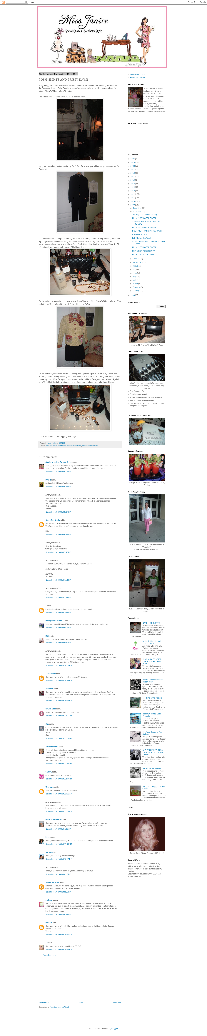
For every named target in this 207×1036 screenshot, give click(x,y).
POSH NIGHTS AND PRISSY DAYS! (147, 231)
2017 (132, 176)
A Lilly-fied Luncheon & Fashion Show (151, 642)
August (136, 266)
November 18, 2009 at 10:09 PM (58, 665)
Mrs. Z (48, 480)
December (137, 208)
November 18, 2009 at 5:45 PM (58, 552)
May (135, 276)
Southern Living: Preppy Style (58, 462)
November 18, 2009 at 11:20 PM (58, 764)
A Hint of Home (51, 747)
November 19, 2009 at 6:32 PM (58, 915)
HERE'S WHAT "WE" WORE (143, 254)
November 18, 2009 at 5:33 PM (58, 535)
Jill (46, 943)
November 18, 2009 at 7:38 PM (58, 598)
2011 (132, 198)
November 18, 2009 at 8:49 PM (58, 643)
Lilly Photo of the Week (141, 238)
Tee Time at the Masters (152, 698)
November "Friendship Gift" (143, 251)
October (136, 259)
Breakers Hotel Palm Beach (56, 446)
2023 (132, 162)
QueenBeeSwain (52, 520)
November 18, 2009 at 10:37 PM (58, 701)
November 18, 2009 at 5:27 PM (58, 487)
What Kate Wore (52, 882)
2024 (132, 159)
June (135, 273)
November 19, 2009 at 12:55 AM (58, 794)
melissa (48, 900)
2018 (132, 173)
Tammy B (49, 689)
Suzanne (49, 852)
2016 (132, 180)
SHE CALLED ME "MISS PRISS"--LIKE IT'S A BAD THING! (152, 752)
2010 (132, 201)
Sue (47, 724)
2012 (132, 194)
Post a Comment (49, 955)
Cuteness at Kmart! (140, 235)
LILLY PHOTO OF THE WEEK (144, 218)
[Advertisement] (80, 979)
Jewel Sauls (50, 674)
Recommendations (138, 78)
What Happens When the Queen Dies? (152, 681)
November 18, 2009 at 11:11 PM (58, 716)
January (136, 291)
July (134, 270)
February (136, 287)
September (137, 262)
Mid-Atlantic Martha (53, 820)
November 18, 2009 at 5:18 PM (58, 472)
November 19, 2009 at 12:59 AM (58, 811)
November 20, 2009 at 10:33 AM (58, 935)
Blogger (114, 1029)
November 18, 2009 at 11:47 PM (58, 779)
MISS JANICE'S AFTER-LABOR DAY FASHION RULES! (152, 661)
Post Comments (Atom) (59, 1007)
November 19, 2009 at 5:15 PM (58, 892)
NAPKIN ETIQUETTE (151, 623)
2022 (132, 166)
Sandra (48, 772)
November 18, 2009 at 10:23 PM (58, 681)
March (135, 284)
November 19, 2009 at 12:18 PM (58, 859)
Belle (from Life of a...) (54, 621)
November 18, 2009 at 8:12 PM (58, 628)
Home (80, 1003)
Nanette (48, 923)
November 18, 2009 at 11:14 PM (58, 738)
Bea (47, 636)
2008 (132, 295)
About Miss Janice (137, 74)
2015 (132, 184)
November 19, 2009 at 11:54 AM (58, 844)
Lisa (47, 837)
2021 (132, 169)
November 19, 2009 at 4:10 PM (58, 874)
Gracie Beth (50, 709)
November (137, 211)
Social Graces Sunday (151, 768)
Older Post (116, 1003)
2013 (132, 191)
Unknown (49, 787)
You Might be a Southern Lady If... (146, 215)
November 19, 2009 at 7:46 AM (58, 829)
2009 (132, 205)
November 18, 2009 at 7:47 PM (58, 613)
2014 (132, 187)
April (135, 280)
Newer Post (44, 1003)
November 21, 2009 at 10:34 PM (58, 950)
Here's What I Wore (74, 446)
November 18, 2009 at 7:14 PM (58, 580)
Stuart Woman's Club (90, 446)
